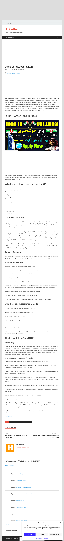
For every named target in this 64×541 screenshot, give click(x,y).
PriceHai (12, 29)
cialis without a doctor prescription (25, 494)
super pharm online (21, 480)
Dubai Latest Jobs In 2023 (26, 422)
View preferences (55, 534)
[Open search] (58, 37)
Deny (42, 534)
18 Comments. (21, 69)
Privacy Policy (45, 538)
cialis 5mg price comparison (23, 487)
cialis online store (20, 514)
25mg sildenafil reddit (22, 507)
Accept (29, 534)
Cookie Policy (39, 538)
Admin (15, 69)
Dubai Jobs (7, 64)
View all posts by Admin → (23, 447)
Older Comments (9, 465)
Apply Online (8, 416)
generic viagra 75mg (21, 520)
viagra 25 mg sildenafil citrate (24, 473)
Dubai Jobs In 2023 (14, 422)
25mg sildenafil (20, 500)
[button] (61, 523)
